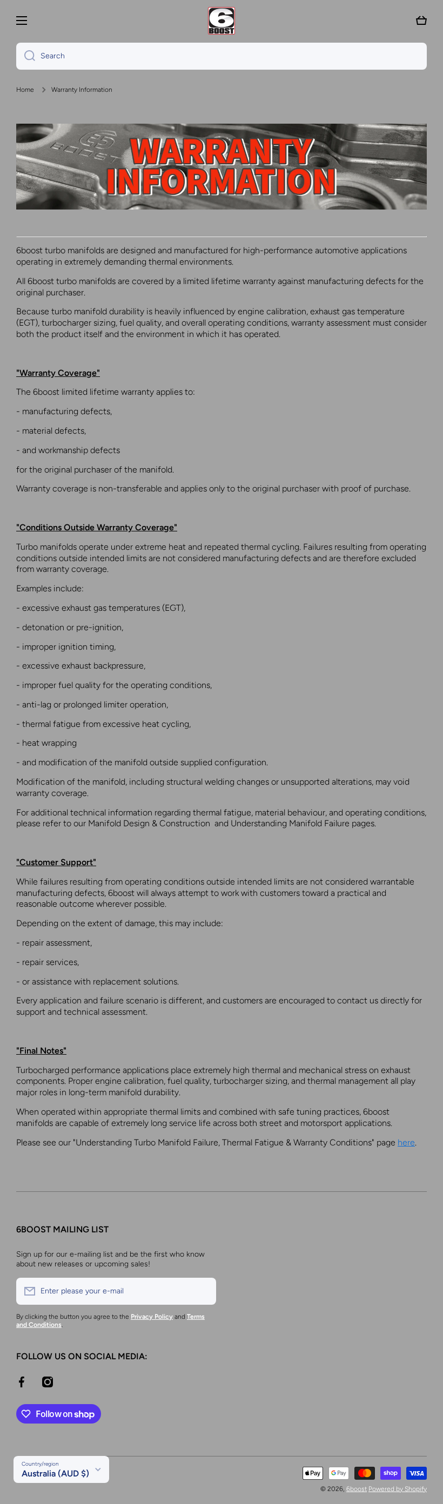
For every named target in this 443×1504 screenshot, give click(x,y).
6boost (356, 1489)
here (406, 1142)
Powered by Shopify (397, 1489)
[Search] (25, 56)
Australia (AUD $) (55, 1473)
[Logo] (221, 21)
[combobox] (221, 56)
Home (25, 89)
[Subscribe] (202, 1291)
